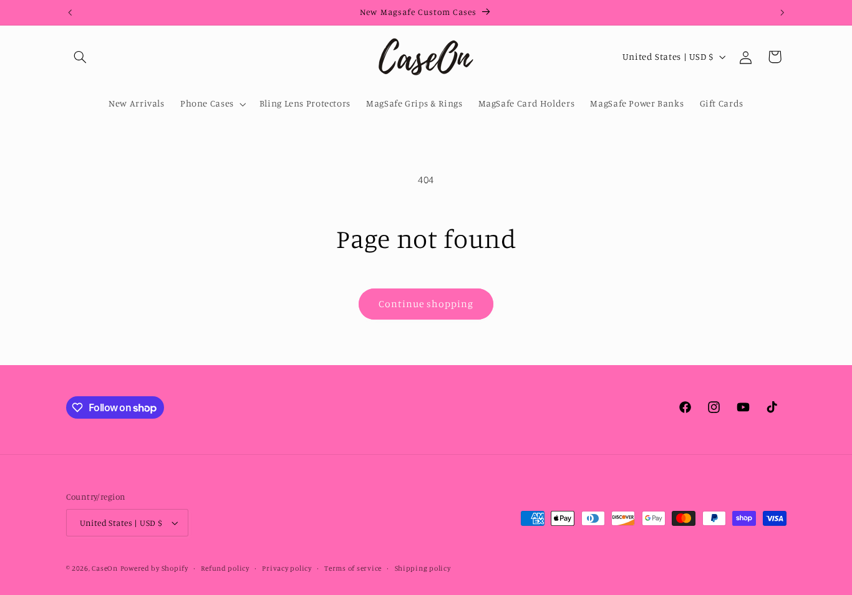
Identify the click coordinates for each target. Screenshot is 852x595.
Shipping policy (423, 568)
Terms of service (353, 568)
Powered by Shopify (154, 568)
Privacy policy (286, 568)
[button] (80, 56)
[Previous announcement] (70, 12)
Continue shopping (426, 304)
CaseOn (104, 568)
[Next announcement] (782, 12)
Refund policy (225, 568)
